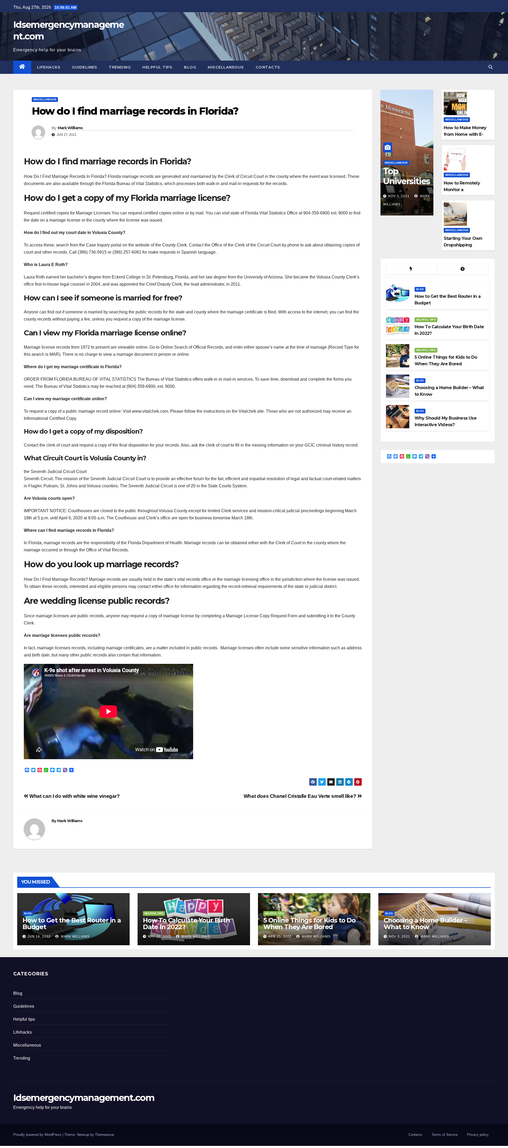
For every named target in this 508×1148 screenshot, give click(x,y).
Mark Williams (70, 127)
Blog (190, 67)
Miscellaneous (226, 67)
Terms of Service (445, 1135)
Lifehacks (49, 67)
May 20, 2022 (159, 936)
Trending (120, 67)
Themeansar (104, 1135)
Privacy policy (478, 1135)
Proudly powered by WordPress (37, 1135)
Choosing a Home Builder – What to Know (425, 923)
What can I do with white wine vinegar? (74, 796)
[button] (490, 67)
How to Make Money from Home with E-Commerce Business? (466, 134)
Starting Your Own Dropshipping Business (463, 245)
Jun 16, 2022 (39, 936)
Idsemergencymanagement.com (83, 1097)
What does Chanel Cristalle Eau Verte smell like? (300, 796)
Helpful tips (157, 67)
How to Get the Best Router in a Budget (71, 923)
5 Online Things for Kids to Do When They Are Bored (309, 923)
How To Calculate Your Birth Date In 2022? (186, 923)
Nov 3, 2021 (399, 196)
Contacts (268, 67)
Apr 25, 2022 (280, 936)
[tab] (411, 269)
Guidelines (84, 67)
